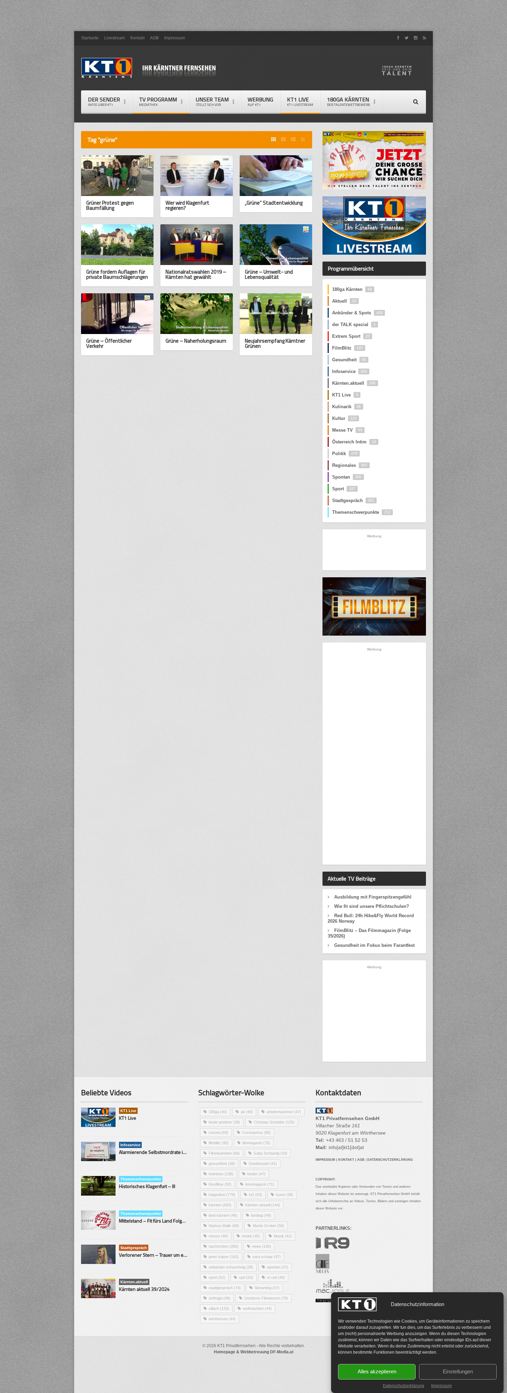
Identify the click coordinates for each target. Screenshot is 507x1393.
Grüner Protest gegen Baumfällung (110, 205)
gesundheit (222, 1163)
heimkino (221, 1174)
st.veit (276, 1277)
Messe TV (347, 430)
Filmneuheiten (224, 1153)
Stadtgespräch (353, 500)
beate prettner (224, 1122)
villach (219, 1308)
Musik (283, 1236)
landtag (261, 1215)
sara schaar (266, 1257)
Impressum (441, 1385)
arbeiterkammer (284, 1112)
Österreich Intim (354, 441)
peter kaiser (224, 1257)
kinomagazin (259, 1184)
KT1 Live (300, 101)
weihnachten (257, 1308)
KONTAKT (346, 1159)
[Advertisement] (253, 15)
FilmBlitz (347, 348)
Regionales (349, 465)
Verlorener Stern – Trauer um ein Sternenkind (166, 1254)
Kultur (344, 418)
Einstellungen (458, 1372)
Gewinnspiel (263, 1163)
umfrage (219, 1298)
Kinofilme (220, 1184)
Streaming (267, 1288)
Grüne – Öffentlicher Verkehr (109, 343)
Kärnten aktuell (262, 1205)
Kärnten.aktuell (354, 383)
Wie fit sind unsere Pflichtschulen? (371, 906)
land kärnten (223, 1215)
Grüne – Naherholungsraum (196, 341)
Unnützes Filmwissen (266, 1298)
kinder (256, 1174)
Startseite (90, 38)
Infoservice (349, 371)
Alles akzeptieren (377, 1372)
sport (217, 1277)
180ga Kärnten (352, 289)
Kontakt (137, 38)
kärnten (220, 1205)
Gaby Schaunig (270, 1153)
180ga (218, 1112)
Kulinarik (346, 406)
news (261, 1246)
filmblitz (219, 1143)
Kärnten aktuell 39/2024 (144, 1289)
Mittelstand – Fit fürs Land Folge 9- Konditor (164, 1220)
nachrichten (223, 1246)
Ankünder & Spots (357, 312)
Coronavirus (256, 1132)
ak (247, 1112)
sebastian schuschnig (231, 1267)
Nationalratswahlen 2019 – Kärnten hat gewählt (196, 274)
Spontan (346, 477)
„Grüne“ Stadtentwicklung (273, 203)
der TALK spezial (354, 324)
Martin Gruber (268, 1226)
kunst (284, 1195)
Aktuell (344, 301)
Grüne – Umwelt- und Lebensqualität (269, 274)
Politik (344, 453)
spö (246, 1277)
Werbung (260, 101)
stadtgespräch (225, 1288)
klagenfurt (222, 1195)
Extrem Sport (351, 336)
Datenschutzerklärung (403, 1385)
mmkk (251, 1236)
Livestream (114, 38)
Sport (343, 488)
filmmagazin (256, 1143)
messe (218, 1236)
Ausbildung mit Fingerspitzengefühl (372, 897)
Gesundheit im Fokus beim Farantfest (374, 945)
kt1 (255, 1195)
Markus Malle (224, 1226)
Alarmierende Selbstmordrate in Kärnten (161, 1152)
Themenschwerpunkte (361, 512)
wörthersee (222, 1319)
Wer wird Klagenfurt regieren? (187, 205)
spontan (277, 1267)
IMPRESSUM (325, 1159)
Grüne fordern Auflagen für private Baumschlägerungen (117, 274)
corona (218, 1132)
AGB (154, 38)
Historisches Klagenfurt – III (147, 1186)
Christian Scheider (274, 1122)
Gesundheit (349, 359)
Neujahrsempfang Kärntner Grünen (275, 343)
